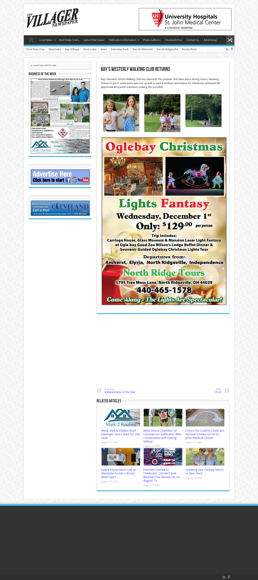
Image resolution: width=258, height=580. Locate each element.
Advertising (210, 40)
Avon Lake (90, 49)
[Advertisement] (144, 351)
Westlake (55, 49)
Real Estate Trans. (69, 40)
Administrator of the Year (120, 391)
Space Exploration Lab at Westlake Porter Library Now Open (118, 473)
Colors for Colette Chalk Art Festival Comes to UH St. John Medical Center (204, 434)
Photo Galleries (152, 40)
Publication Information (122, 40)
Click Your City (35, 49)
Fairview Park (120, 49)
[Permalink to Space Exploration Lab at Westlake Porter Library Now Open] (121, 457)
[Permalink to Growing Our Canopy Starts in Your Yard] (205, 457)
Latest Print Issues (94, 40)
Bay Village (72, 49)
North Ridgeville (167, 49)
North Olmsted (143, 49)
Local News (45, 40)
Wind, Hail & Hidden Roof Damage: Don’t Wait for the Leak (120, 434)
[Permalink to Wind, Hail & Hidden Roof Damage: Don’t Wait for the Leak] (121, 418)
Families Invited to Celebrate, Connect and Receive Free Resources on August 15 (161, 475)
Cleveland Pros (173, 40)
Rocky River (189, 49)
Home (31, 40)
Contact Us (193, 40)
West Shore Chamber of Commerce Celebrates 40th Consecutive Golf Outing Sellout (162, 436)
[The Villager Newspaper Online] (53, 25)
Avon (104, 49)
